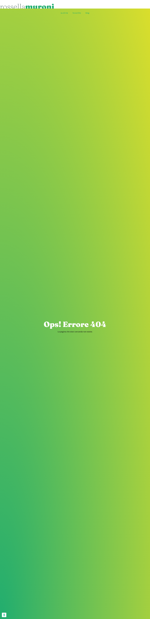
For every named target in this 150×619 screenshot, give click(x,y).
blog (87, 13)
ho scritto (77, 13)
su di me (64, 13)
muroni (27, 6)
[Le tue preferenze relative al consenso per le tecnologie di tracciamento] (4, 615)
